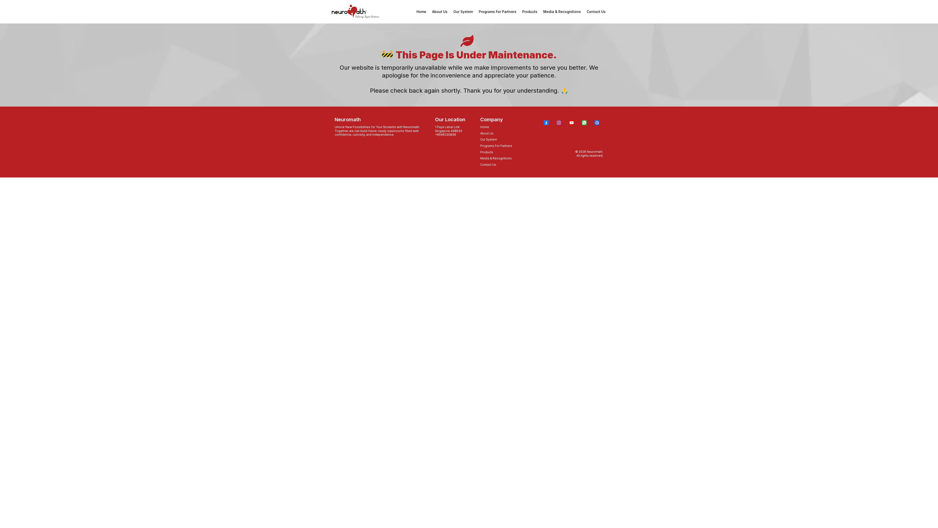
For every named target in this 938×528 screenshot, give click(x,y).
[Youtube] (571, 122)
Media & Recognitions (496, 158)
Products (486, 152)
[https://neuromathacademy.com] (355, 11)
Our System (488, 139)
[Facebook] (546, 122)
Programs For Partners (496, 146)
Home (484, 127)
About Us (486, 133)
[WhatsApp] (584, 122)
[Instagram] (559, 122)
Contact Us (488, 164)
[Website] (597, 122)
